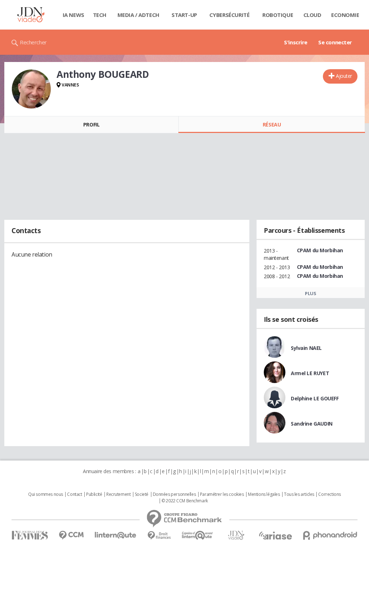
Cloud (312, 14)
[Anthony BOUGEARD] (31, 89)
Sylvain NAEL (306, 347)
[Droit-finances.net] (159, 535)
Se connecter (335, 42)
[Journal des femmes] (30, 535)
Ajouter (344, 75)
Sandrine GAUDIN (312, 423)
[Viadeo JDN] (236, 535)
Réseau (272, 124)
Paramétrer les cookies (222, 494)
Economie (345, 14)
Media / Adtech (138, 14)
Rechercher (33, 42)
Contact (74, 494)
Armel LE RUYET (310, 373)
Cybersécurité (229, 14)
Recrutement (118, 494)
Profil (91, 124)
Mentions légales (264, 494)
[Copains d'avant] (197, 535)
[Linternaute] (116, 535)
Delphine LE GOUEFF (314, 398)
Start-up (184, 14)
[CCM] (71, 535)
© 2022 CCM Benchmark (184, 500)
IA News (73, 14)
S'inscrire (295, 42)
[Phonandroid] (330, 535)
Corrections (329, 494)
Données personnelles (174, 494)
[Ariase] (275, 535)
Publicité (94, 494)
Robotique (277, 14)
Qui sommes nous (45, 494)
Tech (99, 14)
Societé (141, 494)
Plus (310, 293)
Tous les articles (299, 494)
